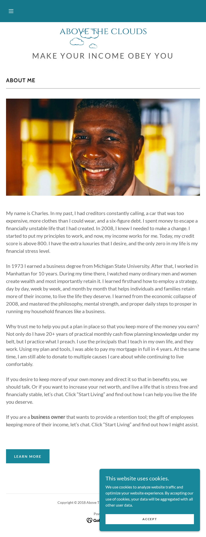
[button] (11, 11)
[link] (103, 38)
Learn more (27, 456)
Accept (149, 519)
